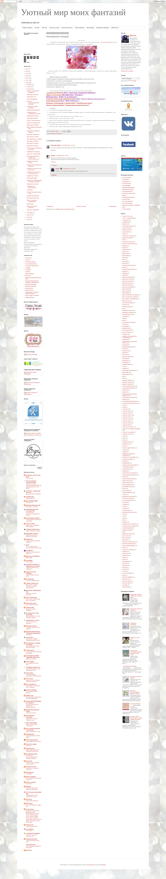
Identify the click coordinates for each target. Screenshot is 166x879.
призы (124, 476)
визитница (125, 261)
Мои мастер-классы (67, 27)
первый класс (126, 444)
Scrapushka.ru (30, 829)
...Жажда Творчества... (32, 583)
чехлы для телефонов (128, 549)
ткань (123, 518)
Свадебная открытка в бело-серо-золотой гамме (136, 596)
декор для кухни (126, 283)
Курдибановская (126, 364)
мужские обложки (127, 380)
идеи (123, 320)
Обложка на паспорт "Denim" (32, 162)
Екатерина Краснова (128, 189)
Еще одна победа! (135, 703)
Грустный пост (29, 502)
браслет (124, 251)
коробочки (125, 345)
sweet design (125, 587)
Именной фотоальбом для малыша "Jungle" (134, 692)
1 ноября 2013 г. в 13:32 (62, 155)
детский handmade (127, 302)
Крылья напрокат (31, 776)
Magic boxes (125, 579)
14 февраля (125, 220)
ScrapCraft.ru (29, 637)
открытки (124, 409)
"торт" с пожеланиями (128, 218)
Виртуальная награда (33, 125)
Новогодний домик (32, 178)
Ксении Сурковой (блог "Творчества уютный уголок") (67, 105)
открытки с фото (126, 434)
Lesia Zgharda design (31, 264)
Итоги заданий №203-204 (32, 604)
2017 (27, 73)
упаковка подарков (127, 528)
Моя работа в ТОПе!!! (32, 141)
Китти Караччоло (127, 330)
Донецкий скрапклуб (30, 284)
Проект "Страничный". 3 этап (33, 731)
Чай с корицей (30, 661)
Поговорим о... (29, 634)
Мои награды (90, 27)
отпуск (124, 436)
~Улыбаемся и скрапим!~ (33, 833)
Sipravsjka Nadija (55, 145)
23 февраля (125, 222)
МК (123, 376)
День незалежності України (129, 297)
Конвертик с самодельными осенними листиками (34, 181)
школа (124, 557)
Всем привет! (29, 783)
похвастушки (125, 469)
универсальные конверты (129, 524)
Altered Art (29, 799)
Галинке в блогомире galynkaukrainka (61, 99)
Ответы (55, 165)
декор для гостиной (127, 279)
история (124, 324)
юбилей (124, 569)
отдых (124, 407)
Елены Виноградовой (128, 197)
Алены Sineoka (126, 183)
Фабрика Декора (126, 530)
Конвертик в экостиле (33, 184)
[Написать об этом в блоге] (65, 131)
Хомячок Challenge (31, 690)
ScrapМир (28, 269)
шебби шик (125, 553)
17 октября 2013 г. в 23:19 (68, 145)
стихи (123, 506)
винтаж (124, 263)
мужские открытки (127, 382)
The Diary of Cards (31, 766)
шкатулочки (125, 555)
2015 (27, 78)
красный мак (125, 350)
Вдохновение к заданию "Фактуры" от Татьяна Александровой (32, 586)
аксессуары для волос (128, 226)
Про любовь (29, 773)
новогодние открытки (31, 712)
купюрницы (125, 362)
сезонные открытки (127, 498)
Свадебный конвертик (33, 195)
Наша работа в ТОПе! (33, 136)
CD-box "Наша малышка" (33, 120)
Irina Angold (125, 179)
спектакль (125, 502)
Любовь (53, 155)
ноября (29, 86)
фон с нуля (125, 536)
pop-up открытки (126, 581)
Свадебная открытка (32, 175)
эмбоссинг (125, 565)
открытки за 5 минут (127, 427)
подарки (124, 452)
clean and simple (126, 573)
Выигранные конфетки (102, 27)
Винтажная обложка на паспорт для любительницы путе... (33, 158)
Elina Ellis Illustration (127, 577)
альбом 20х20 (126, 230)
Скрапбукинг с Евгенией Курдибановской (31, 293)
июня (28, 219)
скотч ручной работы (128, 500)
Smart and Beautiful (31, 597)
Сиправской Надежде (55, 93)
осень (124, 405)
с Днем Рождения (127, 492)
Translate (133, 81)
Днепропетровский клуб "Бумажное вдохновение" (32, 281)
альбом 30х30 (126, 232)
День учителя (126, 300)
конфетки (125, 339)
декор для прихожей (128, 287)
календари (125, 326)
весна (124, 259)
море (123, 378)
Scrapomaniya (30, 579)
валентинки (125, 253)
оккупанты (125, 399)
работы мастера (126, 480)
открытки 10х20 (126, 415)
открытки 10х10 (126, 411)
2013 (27, 82)
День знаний (125, 291)
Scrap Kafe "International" (32, 265)
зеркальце (125, 316)
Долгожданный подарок (129, 666)
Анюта (124, 234)
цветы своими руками (128, 545)
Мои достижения (79, 27)
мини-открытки (126, 374)
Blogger (104, 864)
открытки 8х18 (126, 425)
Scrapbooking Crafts (31, 754)
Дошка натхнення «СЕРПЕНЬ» (33, 494)
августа (29, 215)
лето (123, 366)
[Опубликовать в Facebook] (68, 131)
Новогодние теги (31, 97)
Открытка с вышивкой (33, 210)
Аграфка (27, 271)
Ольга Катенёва (126, 177)
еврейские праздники (128, 312)
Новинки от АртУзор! (31, 658)
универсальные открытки (129, 526)
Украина (124, 522)
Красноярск (29, 803)
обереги (124, 392)
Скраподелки (30, 772)
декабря (29, 84)
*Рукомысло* (30, 825)
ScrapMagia (29, 560)
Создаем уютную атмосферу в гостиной (33, 113)
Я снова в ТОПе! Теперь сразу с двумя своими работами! (136, 718)
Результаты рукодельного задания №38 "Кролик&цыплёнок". (32, 706)
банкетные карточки (127, 241)
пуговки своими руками (128, 478)
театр (124, 514)
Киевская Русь (126, 328)
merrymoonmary (90, 864)
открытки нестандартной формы (131, 428)
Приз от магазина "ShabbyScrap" (32, 201)
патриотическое (126, 442)
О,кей (27, 545)
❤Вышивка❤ (29, 557)
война (124, 267)
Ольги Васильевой (127, 191)
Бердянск (125, 245)
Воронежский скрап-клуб (33, 505)
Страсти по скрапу (31, 744)
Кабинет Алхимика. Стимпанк (33, 530)
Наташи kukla (126, 199)
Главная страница (27, 27)
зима (123, 318)
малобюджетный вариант (129, 370)
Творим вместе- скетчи (32, 620)
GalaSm (57, 168)
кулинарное (125, 360)
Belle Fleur (29, 850)
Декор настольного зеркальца (32, 207)
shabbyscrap (29, 695)
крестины (125, 354)
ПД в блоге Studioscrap (33, 134)
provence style (126, 583)
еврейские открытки (127, 310)
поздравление (126, 463)
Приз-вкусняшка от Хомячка (34, 139)
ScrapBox (27, 268)
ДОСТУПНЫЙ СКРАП (32, 501)
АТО (123, 239)
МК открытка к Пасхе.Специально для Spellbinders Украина (31, 757)
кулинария (125, 358)
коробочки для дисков (128, 346)
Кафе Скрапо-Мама (31, 723)
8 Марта (124, 224)
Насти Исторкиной (127, 201)
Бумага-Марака (29, 273)
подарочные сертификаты (129, 457)
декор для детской (127, 281)
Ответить (53, 150)
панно (124, 438)
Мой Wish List (115, 27)
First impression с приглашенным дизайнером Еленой (32, 514)
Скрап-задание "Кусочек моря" (33, 741)
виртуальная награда (56, 133)
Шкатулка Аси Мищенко (33, 556)
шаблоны (124, 551)
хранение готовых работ (129, 541)
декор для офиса (127, 285)
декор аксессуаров (127, 277)
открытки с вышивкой (128, 432)
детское (124, 304)
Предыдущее (112, 206)
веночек (124, 257)
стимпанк (124, 504)
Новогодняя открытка (33, 116)
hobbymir (28, 786)
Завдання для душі (31, 839)
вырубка (124, 271)
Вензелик (28, 275)
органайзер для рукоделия (129, 401)
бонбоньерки (125, 249)
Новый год (125, 390)
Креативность (29, 288)
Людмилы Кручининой (128, 187)
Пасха (124, 440)
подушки (124, 461)
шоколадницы (126, 561)
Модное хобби (29, 290)
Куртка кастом (29, 478)
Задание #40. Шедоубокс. (32, 800)
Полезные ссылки (54, 27)
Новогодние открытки (33, 94)
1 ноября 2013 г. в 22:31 (69, 168)
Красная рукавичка (32, 99)
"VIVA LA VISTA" (30, 523)
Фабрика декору (29, 297)
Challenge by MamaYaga (32, 529)
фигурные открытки (127, 533)
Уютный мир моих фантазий (73, 12)
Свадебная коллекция (133, 624)
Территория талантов (32, 533)
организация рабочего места (130, 403)
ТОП (123, 520)
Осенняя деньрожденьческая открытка (33, 103)
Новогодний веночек (32, 118)
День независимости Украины (130, 295)
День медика (125, 293)
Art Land (27, 260)
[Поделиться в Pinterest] (70, 131)
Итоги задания (29, 561)
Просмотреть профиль (127, 71)
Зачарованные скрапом (32, 518)
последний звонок (127, 467)
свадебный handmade (128, 496)
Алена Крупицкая (105, 42)
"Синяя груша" (30, 650)
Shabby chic (29, 539)
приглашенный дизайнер (129, 475)
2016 (27, 75)
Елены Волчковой (127, 203)
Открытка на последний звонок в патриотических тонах (135, 652)
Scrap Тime (29, 761)
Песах (124, 446)
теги (123, 516)
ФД (123, 532)
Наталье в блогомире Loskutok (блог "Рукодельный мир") (69, 103)
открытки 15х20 (126, 423)
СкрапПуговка (30, 496)
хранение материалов (128, 543)
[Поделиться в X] (66, 131)
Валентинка (30, 204)
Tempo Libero (29, 673)
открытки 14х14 (126, 419)
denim (124, 575)
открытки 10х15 (126, 413)
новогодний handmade (128, 388)
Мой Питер (28, 745)
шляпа (124, 559)
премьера (125, 471)
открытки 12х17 (126, 417)
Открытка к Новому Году (33, 122)
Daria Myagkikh (126, 185)
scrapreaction (30, 809)
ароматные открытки (128, 236)
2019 (27, 69)
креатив (124, 352)
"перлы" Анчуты (126, 216)
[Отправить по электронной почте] (63, 131)
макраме (124, 368)
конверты (125, 334)
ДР (123, 308)
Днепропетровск (126, 306)
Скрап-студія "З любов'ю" (32, 295)
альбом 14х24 (126, 228)
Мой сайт (44, 27)
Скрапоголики (30, 607)
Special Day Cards (31, 603)
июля (28, 217)
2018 (27, 71)
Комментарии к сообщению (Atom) (65, 209)
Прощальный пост (30, 498)
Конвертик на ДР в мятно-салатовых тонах (34, 172)
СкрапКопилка (30, 734)
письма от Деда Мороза (128, 448)
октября (29, 89)
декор (124, 275)
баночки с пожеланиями (129, 243)
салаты (124, 494)
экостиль (124, 563)
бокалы (124, 247)
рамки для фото (126, 482)
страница (125, 508)
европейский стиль (127, 314)
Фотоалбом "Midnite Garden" (33, 580)
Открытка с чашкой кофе (33, 154)
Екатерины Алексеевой (128, 193)
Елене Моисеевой (53, 101)
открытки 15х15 (126, 421)
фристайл (125, 539)
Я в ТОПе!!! (30, 190)
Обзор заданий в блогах (32, 826)
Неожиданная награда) (33, 151)
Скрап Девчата (30, 748)
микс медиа (125, 372)
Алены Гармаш (126, 209)
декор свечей (126, 289)
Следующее (50, 206)
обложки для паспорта (128, 397)
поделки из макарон (127, 459)
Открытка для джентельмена (31, 187)
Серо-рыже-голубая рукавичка (32, 107)
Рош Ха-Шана (126, 490)
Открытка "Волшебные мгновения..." (33, 91)
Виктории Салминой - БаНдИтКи (131, 205)
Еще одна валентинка (33, 198)
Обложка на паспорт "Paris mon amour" (34, 169)
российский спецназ (127, 486)
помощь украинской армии (129, 465)
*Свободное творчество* (33, 667)
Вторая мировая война (128, 269)
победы (124, 450)
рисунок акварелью (127, 484)
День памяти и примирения (129, 298)
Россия (124, 488)
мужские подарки (127, 384)
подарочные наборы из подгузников (128, 454)
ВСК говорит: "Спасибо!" (32, 506)
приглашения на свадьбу (129, 473)
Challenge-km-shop (31, 626)
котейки (124, 348)
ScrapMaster (29, 550)
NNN (123, 207)
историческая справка (128, 322)
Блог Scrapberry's (31, 684)
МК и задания (29, 830)
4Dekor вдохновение (32, 740)
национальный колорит (128, 386)
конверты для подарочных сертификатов (129, 337)
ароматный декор (127, 238)
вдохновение (125, 255)
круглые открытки (127, 356)
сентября (29, 212)
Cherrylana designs (30, 262)
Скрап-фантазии (30, 844)
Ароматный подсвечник (33, 110)
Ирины (124, 195)
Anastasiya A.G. (126, 181)
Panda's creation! (31, 782)
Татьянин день (126, 510)
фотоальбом (125, 537)
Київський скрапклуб (30, 286)
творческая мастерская (128, 512)
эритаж (124, 567)
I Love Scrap (29, 678)
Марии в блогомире (54, 95)
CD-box (124, 571)
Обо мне (37, 27)
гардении (124, 273)
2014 (27, 80)
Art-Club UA (28, 258)
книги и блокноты (127, 332)
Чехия (124, 547)
